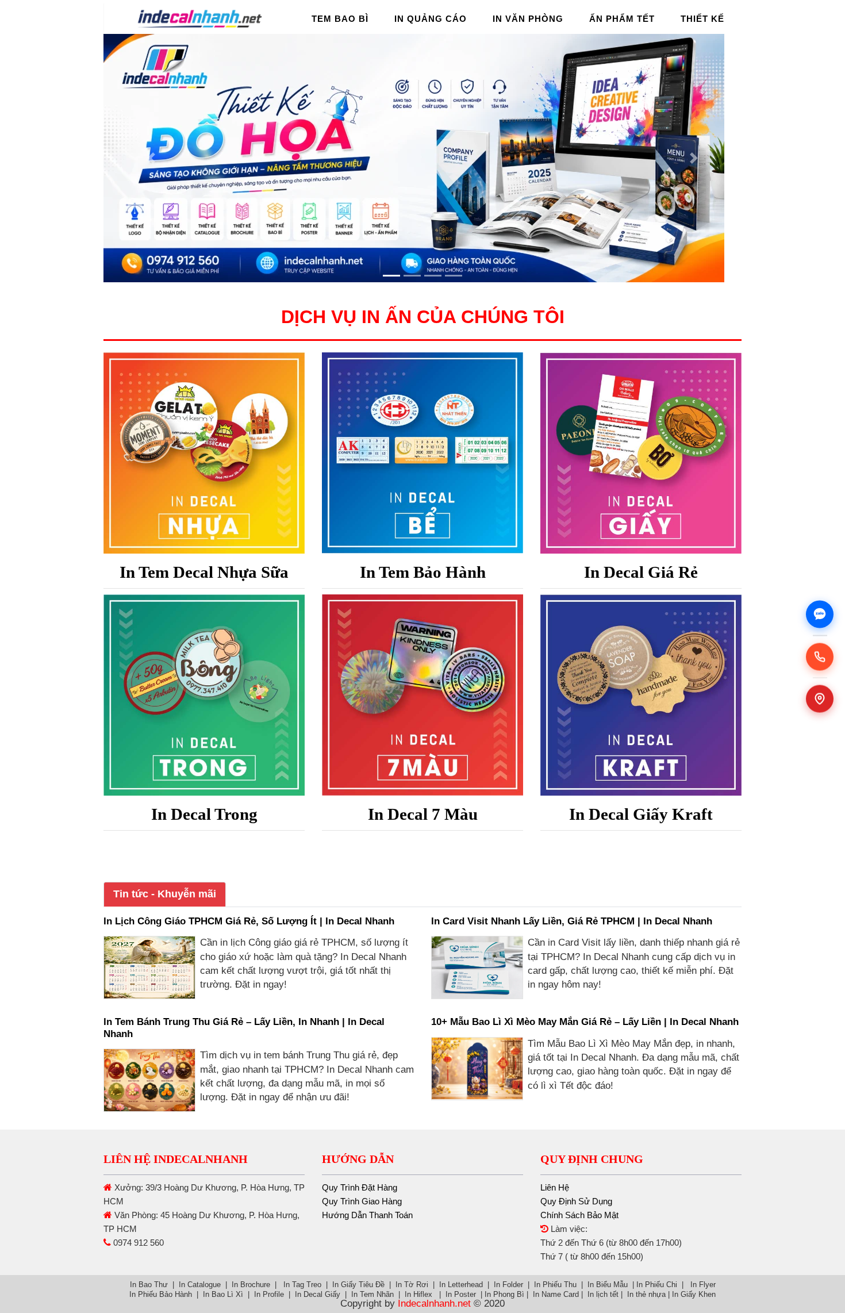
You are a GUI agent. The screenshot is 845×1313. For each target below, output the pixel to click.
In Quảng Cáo (430, 19)
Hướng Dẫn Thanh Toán (367, 1215)
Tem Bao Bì (340, 19)
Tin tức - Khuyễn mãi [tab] (164, 894)
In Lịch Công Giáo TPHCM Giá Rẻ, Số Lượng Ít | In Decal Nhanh (248, 921)
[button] (151, 158)
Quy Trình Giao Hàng (362, 1201)
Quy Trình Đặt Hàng (359, 1187)
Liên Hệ (554, 1187)
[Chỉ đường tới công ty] (820, 699)
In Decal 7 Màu (423, 814)
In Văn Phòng (528, 19)
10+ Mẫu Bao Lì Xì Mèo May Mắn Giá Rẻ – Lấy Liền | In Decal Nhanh (585, 1021)
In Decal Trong (204, 814)
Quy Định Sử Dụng (576, 1201)
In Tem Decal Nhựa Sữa (204, 572)
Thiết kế (702, 19)
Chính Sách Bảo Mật (579, 1215)
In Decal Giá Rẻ (641, 572)
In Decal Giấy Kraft (641, 814)
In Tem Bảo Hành (423, 572)
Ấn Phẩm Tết (622, 19)
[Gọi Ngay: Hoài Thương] (820, 656)
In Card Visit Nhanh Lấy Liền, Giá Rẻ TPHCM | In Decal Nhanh (571, 921)
